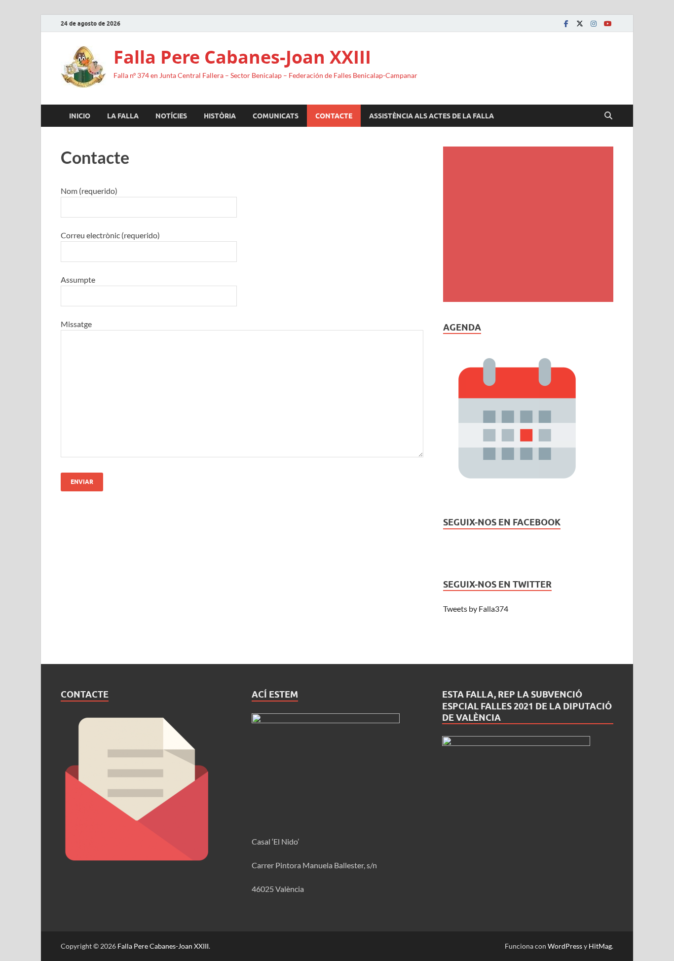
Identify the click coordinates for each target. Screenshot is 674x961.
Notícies (171, 116)
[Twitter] (580, 23)
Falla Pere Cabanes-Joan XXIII (242, 57)
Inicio (79, 116)
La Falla (123, 116)
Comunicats (276, 116)
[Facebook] (566, 23)
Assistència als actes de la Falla (431, 116)
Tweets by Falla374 (475, 608)
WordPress (565, 946)
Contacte (333, 116)
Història (220, 116)
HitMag (600, 946)
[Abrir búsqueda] (608, 116)
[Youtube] (607, 23)
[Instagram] (593, 23)
